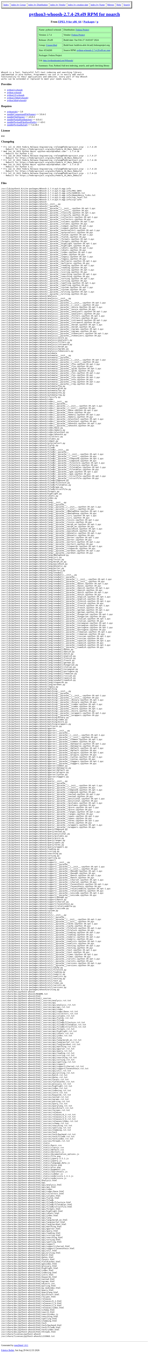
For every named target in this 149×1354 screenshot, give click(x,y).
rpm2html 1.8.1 (21, 1345)
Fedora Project (82, 30)
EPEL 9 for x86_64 (69, 21)
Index (6, 5)
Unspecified (51, 45)
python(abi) (12, 111)
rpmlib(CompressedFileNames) (21, 114)
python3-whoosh (15, 90)
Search (127, 5)
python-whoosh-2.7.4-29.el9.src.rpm (93, 50)
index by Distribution (38, 5)
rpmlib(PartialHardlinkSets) (19, 119)
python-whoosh (14, 92)
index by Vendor (57, 5)
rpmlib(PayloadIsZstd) (17, 125)
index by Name (98, 5)
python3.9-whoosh (15, 95)
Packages (89, 21)
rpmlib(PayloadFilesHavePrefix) (22, 122)
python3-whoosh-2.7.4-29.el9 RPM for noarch (74, 14)
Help (119, 5)
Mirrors (110, 5)
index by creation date (78, 5)
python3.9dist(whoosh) (17, 98)
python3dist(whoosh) (16, 100)
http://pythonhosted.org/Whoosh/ (58, 60)
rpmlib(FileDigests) (16, 117)
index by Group (18, 5)
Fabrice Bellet (7, 1350)
